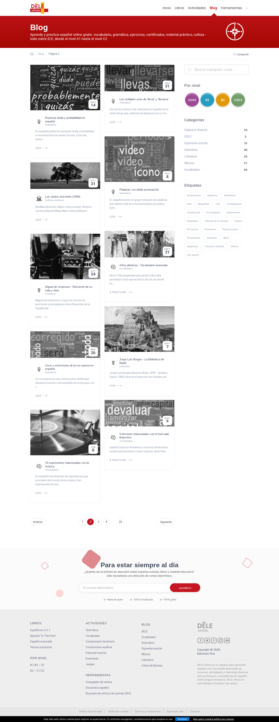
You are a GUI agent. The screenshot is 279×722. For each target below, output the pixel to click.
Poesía (238, 221)
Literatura (147, 659)
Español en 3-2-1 (40, 630)
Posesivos (210, 229)
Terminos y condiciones (148, 711)
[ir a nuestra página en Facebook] (200, 640)
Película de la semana (216, 221)
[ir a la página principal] (39, 8)
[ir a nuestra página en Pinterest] (213, 640)
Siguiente (166, 521)
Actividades (197, 8)
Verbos (235, 246)
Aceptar (182, 718)
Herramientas (231, 8)
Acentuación (194, 195)
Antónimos (230, 195)
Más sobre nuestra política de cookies (213, 719)
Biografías (203, 204)
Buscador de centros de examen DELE (108, 693)
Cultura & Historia (152, 665)
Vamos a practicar (41, 647)
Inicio (167, 8)
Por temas (192, 229)
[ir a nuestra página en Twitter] (207, 640)
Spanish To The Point (43, 635)
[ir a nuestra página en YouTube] (227, 640)
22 (120, 521)
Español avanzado (41, 641)
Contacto (195, 711)
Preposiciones (230, 229)
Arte (189, 204)
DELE (145, 631)
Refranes (212, 237)
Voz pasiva (193, 254)
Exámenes (92, 658)
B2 (223, 100)
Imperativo (192, 221)
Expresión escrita (96, 652)
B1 (207, 100)
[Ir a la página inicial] (33, 54)
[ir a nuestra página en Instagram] (220, 640)
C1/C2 (238, 100)
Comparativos (234, 204)
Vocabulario (93, 635)
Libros (179, 8)
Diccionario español (97, 687)
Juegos (90, 664)
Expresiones (233, 212)
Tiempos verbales (214, 246)
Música (146, 654)
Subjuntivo (192, 246)
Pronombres (193, 237)
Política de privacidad (90, 711)
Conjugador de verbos (99, 682)
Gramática (92, 630)
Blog (213, 8)
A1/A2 (192, 100)
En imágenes (213, 212)
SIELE (226, 237)
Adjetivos (212, 195)
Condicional (193, 212)
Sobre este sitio (175, 711)
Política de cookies (118, 711)
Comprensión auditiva (99, 647)
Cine (218, 204)
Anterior (38, 521)
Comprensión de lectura (100, 641)
